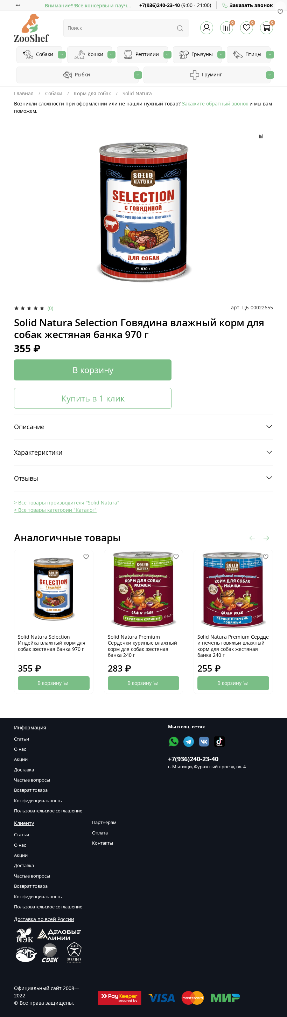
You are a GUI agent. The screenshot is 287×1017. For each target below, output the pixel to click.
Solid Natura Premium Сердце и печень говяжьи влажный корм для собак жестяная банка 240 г (233, 646)
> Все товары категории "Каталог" (55, 510)
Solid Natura (137, 93)
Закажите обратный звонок (215, 103)
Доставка (24, 770)
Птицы (252, 54)
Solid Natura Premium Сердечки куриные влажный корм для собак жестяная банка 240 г (142, 646)
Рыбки (82, 74)
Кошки (94, 54)
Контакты (102, 843)
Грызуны (201, 54)
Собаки (44, 54)
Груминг (211, 74)
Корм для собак (92, 93)
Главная (24, 93)
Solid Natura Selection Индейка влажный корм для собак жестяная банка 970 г (51, 642)
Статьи (21, 739)
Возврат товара (31, 790)
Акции (21, 759)
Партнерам (104, 822)
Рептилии (146, 54)
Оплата (100, 833)
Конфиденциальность (38, 801)
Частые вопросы (32, 780)
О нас (20, 749)
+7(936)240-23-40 (159, 5)
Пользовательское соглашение (48, 811)
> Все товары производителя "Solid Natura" (66, 502)
